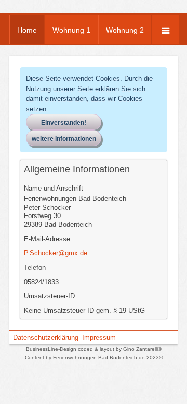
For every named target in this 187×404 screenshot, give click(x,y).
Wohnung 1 (71, 30)
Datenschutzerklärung (45, 337)
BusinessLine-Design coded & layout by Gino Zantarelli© (94, 349)
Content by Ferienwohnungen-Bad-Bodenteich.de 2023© (94, 357)
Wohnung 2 (125, 30)
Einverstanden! (63, 122)
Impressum (99, 337)
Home (27, 30)
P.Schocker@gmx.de (55, 253)
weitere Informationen (64, 138)
